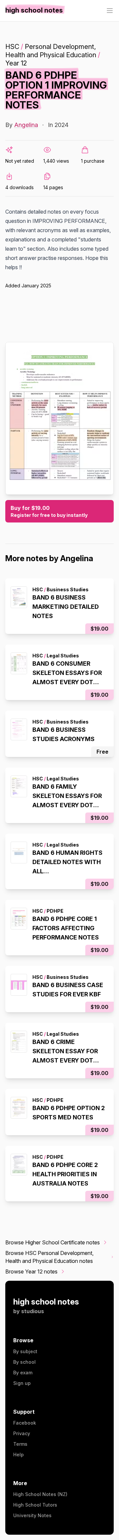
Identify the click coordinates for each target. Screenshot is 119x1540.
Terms (20, 1444)
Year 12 (16, 63)
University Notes (32, 1515)
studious (32, 1311)
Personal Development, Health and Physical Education (50, 51)
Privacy (21, 1433)
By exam (22, 1372)
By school (24, 1362)
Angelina (26, 124)
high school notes (46, 1302)
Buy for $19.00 (49, 511)
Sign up (22, 1383)
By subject (25, 1351)
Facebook (24, 1423)
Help (18, 1454)
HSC (12, 47)
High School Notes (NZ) (40, 1494)
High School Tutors (35, 1505)
